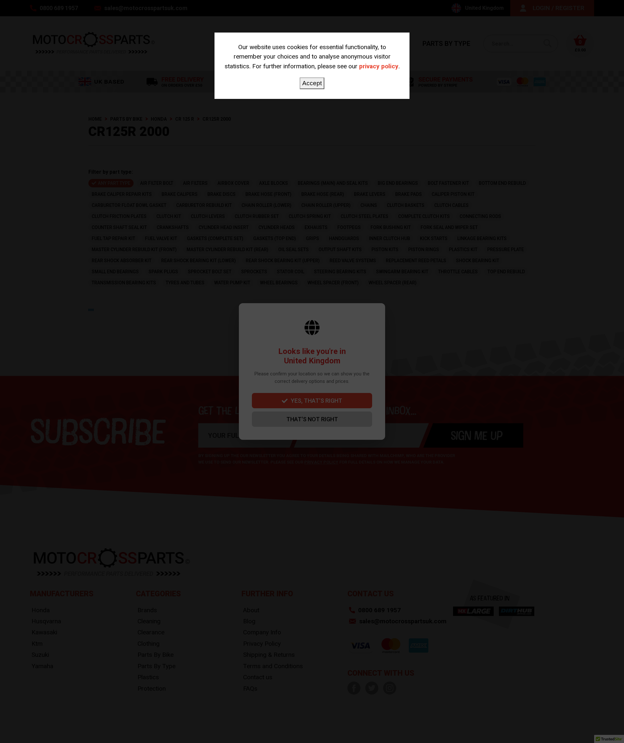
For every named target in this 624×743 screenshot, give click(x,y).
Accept (312, 83)
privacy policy (378, 66)
